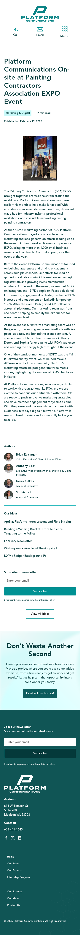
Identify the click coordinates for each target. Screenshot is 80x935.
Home (10, 856)
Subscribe (40, 753)
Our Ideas (13, 898)
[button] (64, 29)
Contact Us (13, 905)
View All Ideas (40, 614)
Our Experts (14, 870)
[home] (40, 14)
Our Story (13, 863)
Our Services (14, 891)
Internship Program (18, 877)
